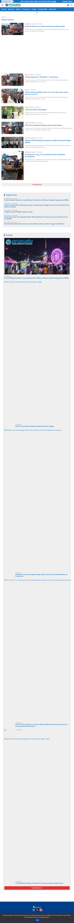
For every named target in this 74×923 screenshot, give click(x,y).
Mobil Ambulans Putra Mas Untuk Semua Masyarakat (45, 26)
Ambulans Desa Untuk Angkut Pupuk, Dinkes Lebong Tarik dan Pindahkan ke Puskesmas (41, 575)
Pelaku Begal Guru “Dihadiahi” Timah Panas (41, 77)
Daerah (33, 24)
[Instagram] (40, 910)
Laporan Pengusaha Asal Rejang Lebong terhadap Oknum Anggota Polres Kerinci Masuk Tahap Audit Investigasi (36, 206)
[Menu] (2, 5)
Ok (37, 920)
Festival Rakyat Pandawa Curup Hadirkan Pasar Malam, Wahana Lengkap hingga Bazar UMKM (36, 200)
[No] (72, 918)
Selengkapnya (37, 184)
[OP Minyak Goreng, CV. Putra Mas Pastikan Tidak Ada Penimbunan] (12, 165)
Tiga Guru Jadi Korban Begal (35, 110)
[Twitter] (37, 910)
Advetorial (28, 24)
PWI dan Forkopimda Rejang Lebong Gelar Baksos (43, 125)
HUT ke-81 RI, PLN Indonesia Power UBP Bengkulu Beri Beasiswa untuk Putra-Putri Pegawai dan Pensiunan (41, 725)
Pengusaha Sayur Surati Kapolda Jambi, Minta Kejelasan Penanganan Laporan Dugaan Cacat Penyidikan (36, 218)
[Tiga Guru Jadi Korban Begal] (12, 112)
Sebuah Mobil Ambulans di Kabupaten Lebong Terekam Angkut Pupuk (39, 883)
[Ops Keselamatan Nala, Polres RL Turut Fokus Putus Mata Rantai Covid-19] (12, 96)
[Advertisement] (37, 57)
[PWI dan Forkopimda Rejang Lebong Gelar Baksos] (12, 128)
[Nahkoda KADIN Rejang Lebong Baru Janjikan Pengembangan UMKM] (12, 142)
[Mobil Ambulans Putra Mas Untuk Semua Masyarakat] (12, 29)
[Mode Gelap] (68, 5)
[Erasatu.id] (13, 5)
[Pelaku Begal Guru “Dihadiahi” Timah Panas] (12, 79)
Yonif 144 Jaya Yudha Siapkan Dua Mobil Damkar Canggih (25, 1)
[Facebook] (33, 910)
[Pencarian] (71, 5)
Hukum (32, 74)
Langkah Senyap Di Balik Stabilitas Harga (18, 212)
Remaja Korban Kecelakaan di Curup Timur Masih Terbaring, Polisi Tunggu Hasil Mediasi (34, 224)
